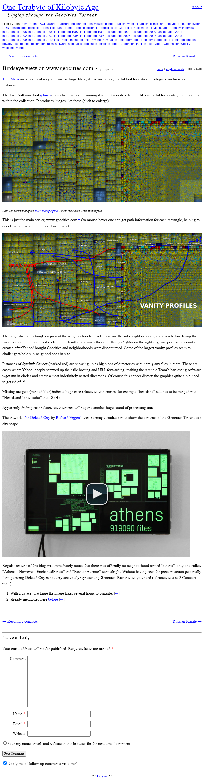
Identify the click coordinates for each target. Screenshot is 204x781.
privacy (7, 44)
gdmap (45, 95)
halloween (141, 28)
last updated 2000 (144, 32)
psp (16, 44)
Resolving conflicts (20, 56)
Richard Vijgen (68, 417)
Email (19, 723)
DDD (5, 28)
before (53, 599)
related (25, 44)
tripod (115, 44)
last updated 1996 (40, 32)
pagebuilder (162, 40)
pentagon (178, 40)
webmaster (171, 44)
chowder (128, 24)
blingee (110, 24)
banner (81, 24)
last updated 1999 (118, 32)
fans (46, 28)
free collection (85, 28)
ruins (50, 44)
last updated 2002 (14, 36)
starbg (84, 44)
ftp (97, 28)
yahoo (20, 47)
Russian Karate (187, 56)
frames (69, 28)
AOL (43, 24)
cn (147, 24)
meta (65, 40)
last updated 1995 (14, 32)
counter (186, 24)
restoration (38, 44)
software (61, 44)
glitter (128, 28)
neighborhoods (129, 40)
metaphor (76, 40)
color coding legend (46, 211)
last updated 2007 (144, 36)
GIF (121, 28)
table (93, 44)
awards (52, 24)
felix (52, 28)
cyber (196, 24)
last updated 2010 (40, 40)
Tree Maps (10, 79)
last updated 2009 (14, 40)
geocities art (109, 28)
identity (176, 28)
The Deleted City (36, 417)
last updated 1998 (92, 32)
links (57, 40)
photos (191, 40)
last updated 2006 (118, 36)
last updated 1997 (66, 32)
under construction (133, 44)
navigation (110, 40)
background (67, 24)
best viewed (96, 24)
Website (19, 733)
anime (34, 24)
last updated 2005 (92, 36)
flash (60, 28)
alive (25, 24)
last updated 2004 (66, 36)
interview (188, 28)
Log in (102, 776)
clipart (140, 24)
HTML (154, 28)
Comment (17, 658)
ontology (147, 40)
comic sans (157, 24)
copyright (173, 24)
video (158, 44)
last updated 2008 (170, 36)
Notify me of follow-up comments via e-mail (42, 763)
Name (19, 713)
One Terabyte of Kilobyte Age (50, 7)
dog (24, 28)
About (197, 6)
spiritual (73, 44)
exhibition (34, 28)
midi (87, 40)
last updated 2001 (170, 32)
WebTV (185, 44)
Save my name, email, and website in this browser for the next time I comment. (69, 743)
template (104, 44)
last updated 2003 (40, 36)
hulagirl (164, 28)
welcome (8, 47)
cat (119, 24)
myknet (97, 40)
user (150, 44)
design (15, 28)
